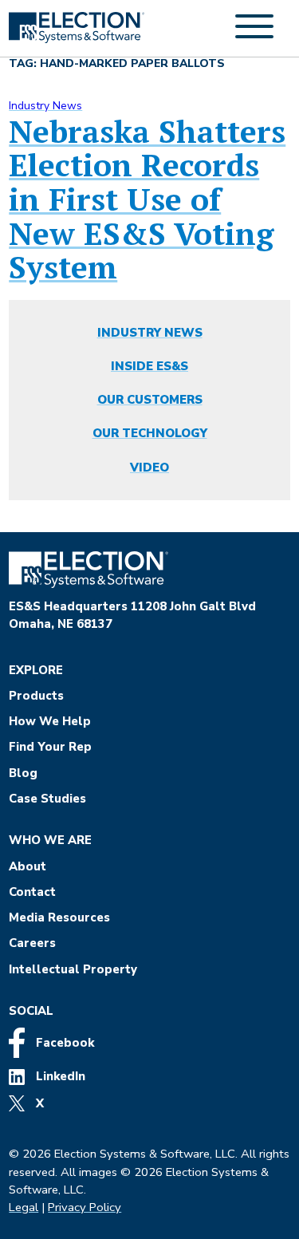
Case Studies (47, 799)
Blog (23, 773)
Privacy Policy (84, 1207)
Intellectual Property (73, 969)
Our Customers (150, 400)
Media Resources (59, 917)
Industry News (45, 105)
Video (149, 467)
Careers (32, 943)
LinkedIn (59, 1076)
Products (36, 696)
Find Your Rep (50, 747)
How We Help (50, 721)
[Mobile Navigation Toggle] (254, 35)
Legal (23, 1207)
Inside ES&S (149, 366)
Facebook (63, 1043)
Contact (32, 892)
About (27, 866)
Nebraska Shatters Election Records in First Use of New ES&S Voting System (147, 199)
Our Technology (149, 433)
